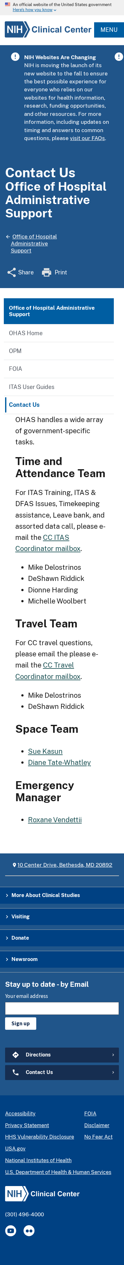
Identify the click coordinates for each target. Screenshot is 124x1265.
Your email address (26, 996)
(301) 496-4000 (24, 1214)
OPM (15, 351)
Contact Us (24, 404)
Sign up (20, 1023)
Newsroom (24, 959)
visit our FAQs (87, 138)
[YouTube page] (10, 1230)
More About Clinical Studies (45, 895)
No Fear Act (98, 1137)
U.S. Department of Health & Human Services (58, 1172)
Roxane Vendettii (55, 820)
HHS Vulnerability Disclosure (39, 1137)
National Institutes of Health (38, 1160)
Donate (20, 938)
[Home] (46, 37)
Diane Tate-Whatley (59, 762)
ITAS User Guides (31, 387)
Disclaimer (96, 1125)
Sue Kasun (45, 751)
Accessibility (20, 1114)
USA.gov (15, 1149)
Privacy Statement (27, 1125)
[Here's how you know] (62, 7)
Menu (109, 29)
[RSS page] (29, 1230)
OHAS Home (26, 333)
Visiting (20, 917)
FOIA (15, 368)
